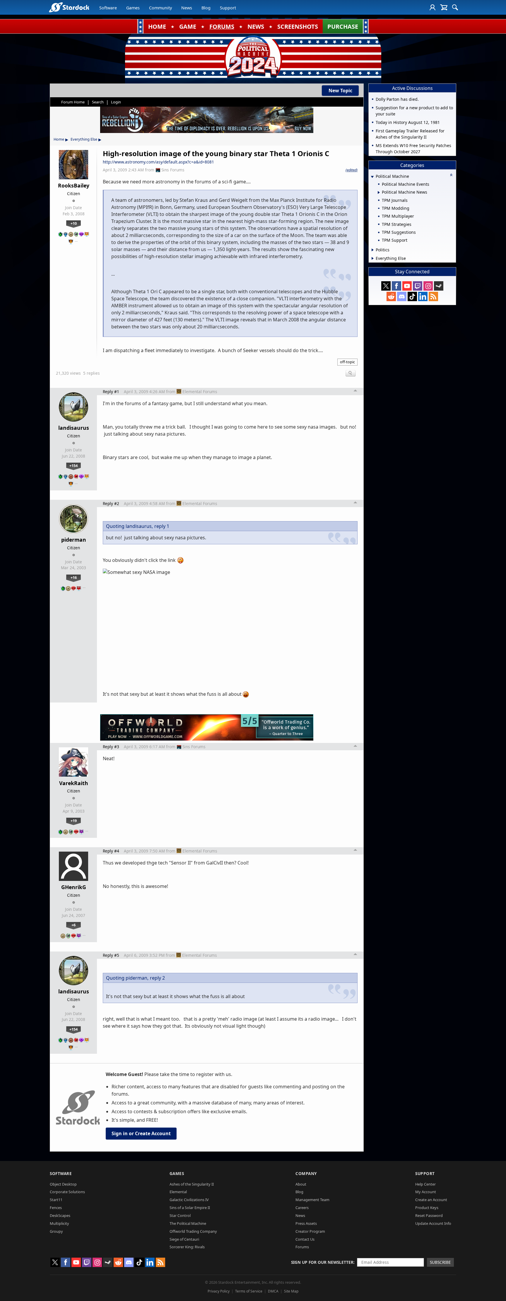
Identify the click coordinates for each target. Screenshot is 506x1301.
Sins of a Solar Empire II (190, 1207)
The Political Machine (188, 1223)
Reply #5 (111, 955)
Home (59, 139)
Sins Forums (172, 170)
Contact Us (304, 1239)
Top (355, 391)
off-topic (347, 361)
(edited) (352, 170)
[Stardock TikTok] (412, 296)
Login (116, 102)
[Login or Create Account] (432, 7)
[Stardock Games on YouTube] (407, 286)
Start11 (56, 1199)
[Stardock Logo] (69, 7)
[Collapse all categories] (451, 175)
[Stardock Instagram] (428, 286)
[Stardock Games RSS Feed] (433, 296)
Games (133, 8)
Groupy (56, 1231)
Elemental (178, 1191)
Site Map (291, 1291)
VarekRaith (73, 783)
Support (228, 8)
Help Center (425, 1184)
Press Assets (306, 1223)
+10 (74, 223)
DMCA (273, 1291)
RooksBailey (73, 185)
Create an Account (431, 1199)
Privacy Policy (219, 1291)
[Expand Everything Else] (373, 258)
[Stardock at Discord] (401, 296)
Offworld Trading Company (193, 1231)
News (186, 8)
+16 (74, 577)
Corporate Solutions (67, 1191)
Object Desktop (63, 1184)
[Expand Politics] (373, 249)
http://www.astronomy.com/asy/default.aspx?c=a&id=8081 (158, 162)
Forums (302, 1246)
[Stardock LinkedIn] (423, 296)
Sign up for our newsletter (322, 1262)
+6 (73, 924)
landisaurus (73, 427)
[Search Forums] (455, 7)
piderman (73, 539)
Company (306, 1173)
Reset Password (429, 1215)
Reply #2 (111, 503)
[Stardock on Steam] (438, 286)
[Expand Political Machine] (372, 177)
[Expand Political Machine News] (379, 192)
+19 (74, 820)
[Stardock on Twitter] (386, 286)
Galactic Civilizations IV (189, 1199)
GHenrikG (73, 887)
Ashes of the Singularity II (192, 1184)
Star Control (180, 1215)
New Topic (340, 90)
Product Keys (426, 1207)
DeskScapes (60, 1215)
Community (160, 8)
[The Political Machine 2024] (253, 57)
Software (108, 8)
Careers (302, 1207)
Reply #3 (111, 746)
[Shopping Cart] (443, 7)
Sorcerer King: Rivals (187, 1246)
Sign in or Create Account (141, 1133)
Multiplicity (59, 1223)
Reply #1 (111, 391)
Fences (56, 1207)
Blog (206, 8)
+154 (73, 465)
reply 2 (157, 978)
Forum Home (73, 102)
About (300, 1184)
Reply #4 (111, 851)
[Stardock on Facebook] (396, 286)
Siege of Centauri (184, 1239)
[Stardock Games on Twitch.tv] (417, 286)
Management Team (312, 1199)
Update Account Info (433, 1223)
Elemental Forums (199, 391)
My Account (425, 1191)
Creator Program (310, 1231)
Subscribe (440, 1262)
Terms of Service (248, 1291)
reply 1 (161, 526)
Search (98, 102)
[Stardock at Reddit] (391, 296)
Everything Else (84, 139)
